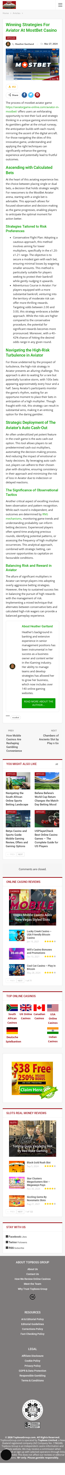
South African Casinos (12, 1018)
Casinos (14, 891)
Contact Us (32, 1274)
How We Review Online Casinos (33, 1278)
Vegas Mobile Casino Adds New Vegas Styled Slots (32, 917)
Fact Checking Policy (32, 1333)
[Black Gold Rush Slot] (17, 1166)
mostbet (15, 718)
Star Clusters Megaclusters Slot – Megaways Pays (38, 1181)
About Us (32, 1269)
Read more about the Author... (38, 703)
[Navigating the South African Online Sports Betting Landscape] (18, 780)
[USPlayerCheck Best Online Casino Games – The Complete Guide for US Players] (47, 818)
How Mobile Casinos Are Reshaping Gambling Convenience (14, 743)
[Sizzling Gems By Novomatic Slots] (17, 1201)
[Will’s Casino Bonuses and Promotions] (17, 954)
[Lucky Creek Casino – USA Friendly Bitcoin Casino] (17, 935)
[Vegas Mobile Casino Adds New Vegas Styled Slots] (33, 907)
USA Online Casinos (53, 1019)
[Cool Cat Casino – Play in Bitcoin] (17, 970)
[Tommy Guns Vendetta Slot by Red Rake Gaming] (33, 1138)
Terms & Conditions (32, 1380)
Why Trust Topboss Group (32, 1288)
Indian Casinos (53, 1039)
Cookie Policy (32, 1360)
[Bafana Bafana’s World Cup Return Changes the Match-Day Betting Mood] (47, 780)
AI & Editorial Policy (32, 1319)
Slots (13, 1122)
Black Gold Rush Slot (39, 1162)
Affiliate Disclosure (33, 1355)
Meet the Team (32, 1283)
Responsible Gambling (33, 1375)
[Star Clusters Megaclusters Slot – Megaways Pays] (17, 1182)
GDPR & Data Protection (32, 1370)
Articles (11, 38)
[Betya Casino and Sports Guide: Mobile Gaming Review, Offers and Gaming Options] (18, 818)
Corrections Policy (32, 1329)
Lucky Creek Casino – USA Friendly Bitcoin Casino (39, 934)
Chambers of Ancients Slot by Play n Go (49, 739)
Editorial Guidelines (32, 1324)
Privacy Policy (33, 1365)
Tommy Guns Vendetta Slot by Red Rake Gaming (32, 1148)
